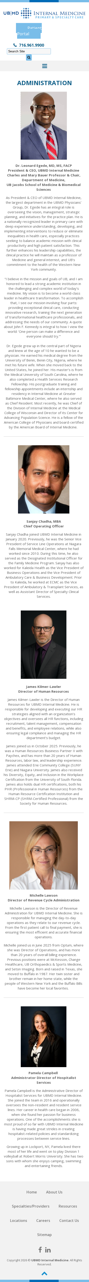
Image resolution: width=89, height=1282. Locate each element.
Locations (18, 1220)
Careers (43, 1220)
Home (31, 1192)
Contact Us (69, 1220)
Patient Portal (29, 30)
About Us (54, 1192)
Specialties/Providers (31, 1206)
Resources (68, 1206)
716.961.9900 (31, 45)
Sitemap (44, 1234)
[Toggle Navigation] (44, 66)
